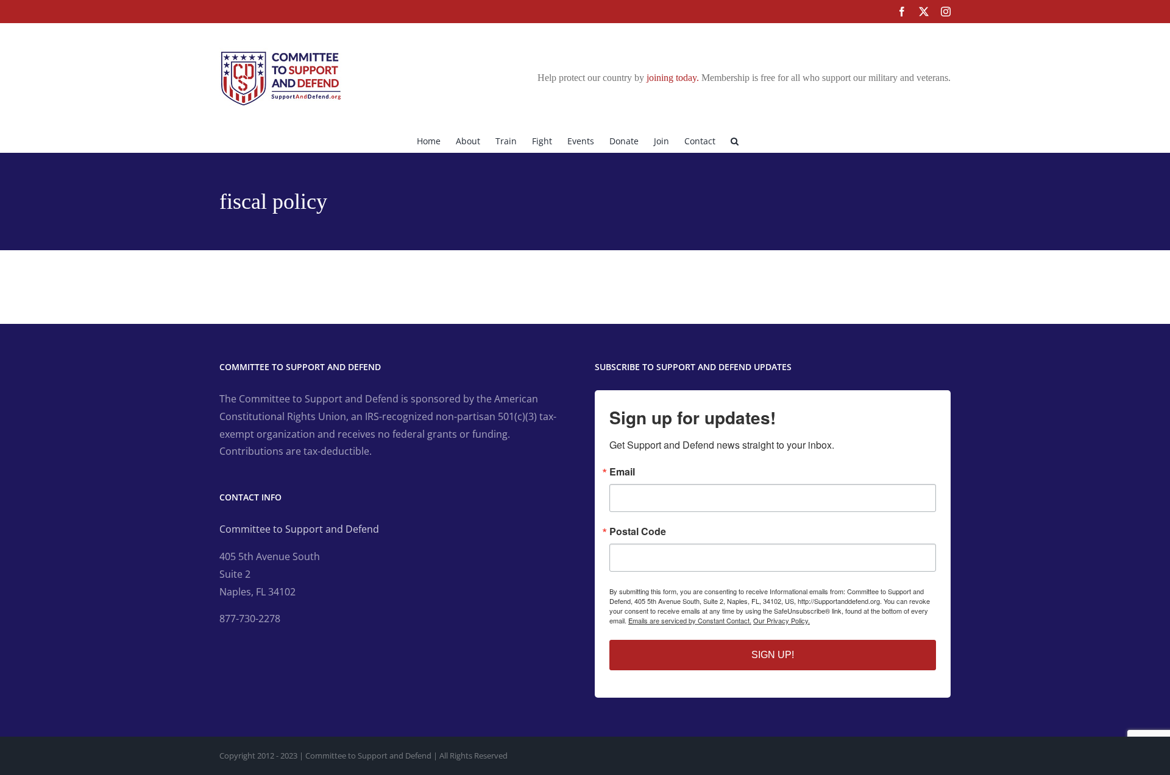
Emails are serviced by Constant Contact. (689, 620)
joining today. (673, 77)
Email (622, 472)
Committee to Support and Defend (299, 529)
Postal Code (637, 531)
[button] (735, 140)
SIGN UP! (772, 655)
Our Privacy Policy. (781, 620)
